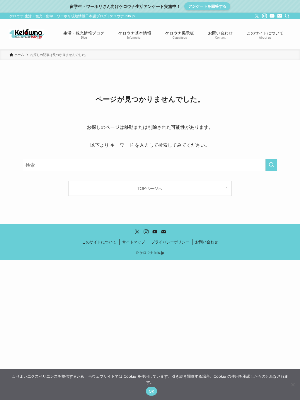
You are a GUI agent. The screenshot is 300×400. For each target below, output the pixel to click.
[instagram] (264, 16)
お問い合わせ (206, 242)
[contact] (279, 16)
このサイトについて (99, 242)
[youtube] (271, 16)
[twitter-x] (256, 16)
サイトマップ (133, 242)
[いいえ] (293, 384)
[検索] (287, 16)
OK (151, 391)
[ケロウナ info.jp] (27, 34)
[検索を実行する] (271, 165)
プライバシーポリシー (170, 242)
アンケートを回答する (207, 6)
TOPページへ (149, 188)
